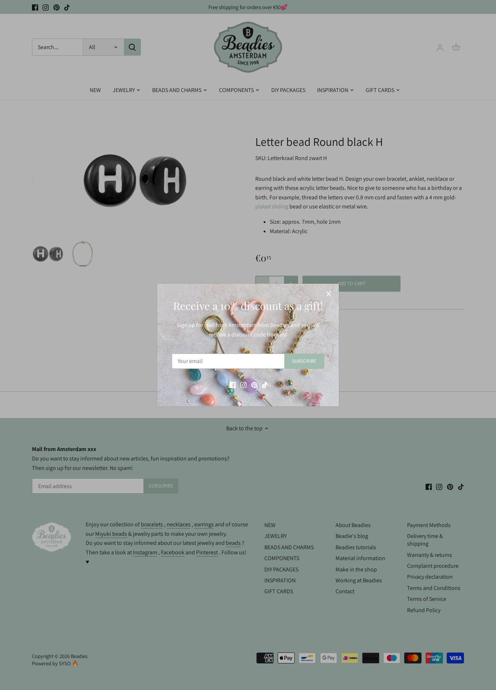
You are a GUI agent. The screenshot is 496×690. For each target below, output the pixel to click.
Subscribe (304, 361)
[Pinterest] (254, 384)
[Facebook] (232, 384)
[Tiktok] (265, 384)
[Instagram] (243, 384)
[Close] (329, 294)
